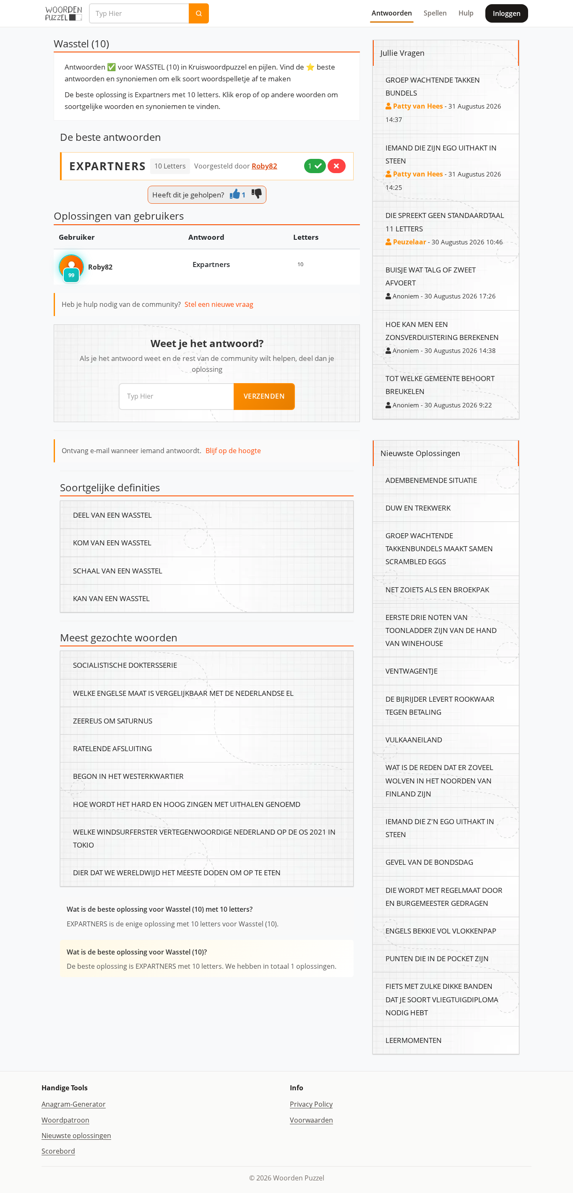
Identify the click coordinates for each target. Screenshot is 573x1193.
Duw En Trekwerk (418, 508)
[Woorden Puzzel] (63, 13)
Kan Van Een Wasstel (111, 598)
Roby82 (264, 166)
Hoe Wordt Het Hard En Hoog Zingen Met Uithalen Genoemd (186, 804)
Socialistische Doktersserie (125, 665)
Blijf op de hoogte (233, 450)
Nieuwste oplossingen (76, 1135)
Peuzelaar (408, 241)
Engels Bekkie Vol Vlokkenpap (440, 931)
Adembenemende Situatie (431, 480)
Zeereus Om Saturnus (112, 721)
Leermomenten (413, 1040)
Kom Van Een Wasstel (112, 542)
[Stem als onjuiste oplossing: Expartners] (337, 166)
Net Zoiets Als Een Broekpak (437, 589)
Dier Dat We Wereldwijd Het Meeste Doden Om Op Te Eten (177, 872)
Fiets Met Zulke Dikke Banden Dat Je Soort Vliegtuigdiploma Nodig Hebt (441, 999)
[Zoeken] (199, 13)
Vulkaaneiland (413, 739)
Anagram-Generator (74, 1104)
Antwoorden (392, 13)
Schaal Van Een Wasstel (117, 570)
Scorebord (58, 1151)
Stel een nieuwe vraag (219, 304)
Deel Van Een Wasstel (112, 515)
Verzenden (264, 396)
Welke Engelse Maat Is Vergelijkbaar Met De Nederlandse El (183, 693)
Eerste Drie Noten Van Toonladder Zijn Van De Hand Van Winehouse (441, 630)
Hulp (466, 13)
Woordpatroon (65, 1120)
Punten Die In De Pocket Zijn (437, 958)
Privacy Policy (311, 1104)
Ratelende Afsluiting (112, 748)
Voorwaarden (311, 1120)
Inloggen (507, 13)
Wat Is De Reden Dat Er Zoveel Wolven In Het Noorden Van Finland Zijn (439, 780)
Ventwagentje (411, 671)
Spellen (435, 13)
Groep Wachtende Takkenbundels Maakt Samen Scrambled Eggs (439, 548)
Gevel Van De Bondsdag (429, 862)
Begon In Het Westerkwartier (128, 776)
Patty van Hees (417, 106)
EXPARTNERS (107, 166)
